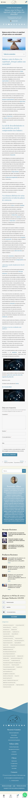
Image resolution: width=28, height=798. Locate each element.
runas (17, 675)
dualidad (22, 205)
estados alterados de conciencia (17, 645)
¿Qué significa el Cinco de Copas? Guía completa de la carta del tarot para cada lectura (16, 547)
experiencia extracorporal (9, 647)
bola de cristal (6, 631)
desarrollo (13, 154)
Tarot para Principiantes (8, 684)
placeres (19, 216)
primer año (10, 376)
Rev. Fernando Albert (7, 386)
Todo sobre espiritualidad (17, 7)
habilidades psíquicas (8, 649)
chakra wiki (15, 633)
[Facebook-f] (3, 24)
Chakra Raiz (14, 215)
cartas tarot (6, 633)
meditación (4, 316)
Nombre (4, 431)
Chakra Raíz (9, 116)
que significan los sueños (9, 673)
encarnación (8, 239)
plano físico (22, 101)
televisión (12, 303)
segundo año (5, 376)
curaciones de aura (7, 640)
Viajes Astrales (15, 171)
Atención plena (7, 627)
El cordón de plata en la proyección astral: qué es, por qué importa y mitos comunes (17, 534)
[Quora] (19, 24)
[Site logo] (14, 2)
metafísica (6, 658)
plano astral (6, 664)
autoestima (6, 629)
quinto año (9, 375)
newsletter (14, 352)
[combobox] (13, 471)
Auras (15, 627)
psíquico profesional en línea (9, 669)
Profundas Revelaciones (8, 667)
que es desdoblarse (7, 671)
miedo (21, 71)
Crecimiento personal (8, 638)
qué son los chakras (8, 675)
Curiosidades (8, 7)
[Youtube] (9, 24)
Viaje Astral (12, 220)
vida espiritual (7, 686)
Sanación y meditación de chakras (10, 680)
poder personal (15, 664)
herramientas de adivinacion (9, 651)
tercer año (20, 375)
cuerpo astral (18, 638)
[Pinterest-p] (16, 24)
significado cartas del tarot (9, 682)
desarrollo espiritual (19, 640)
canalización (15, 631)
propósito (23, 237)
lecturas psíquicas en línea (9, 656)
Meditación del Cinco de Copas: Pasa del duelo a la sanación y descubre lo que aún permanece (16, 568)
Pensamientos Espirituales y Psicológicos (12, 662)
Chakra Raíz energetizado (11, 177)
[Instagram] (14, 24)
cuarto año (14, 375)
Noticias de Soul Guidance (16, 658)
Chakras (5, 118)
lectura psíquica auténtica (9, 653)
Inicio (17, 383)
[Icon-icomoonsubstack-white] (24, 24)
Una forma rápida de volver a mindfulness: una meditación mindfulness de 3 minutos (14, 586)
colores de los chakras (8, 636)
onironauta (6, 660)
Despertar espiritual (7, 642)
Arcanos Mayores (20, 625)
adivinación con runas (8, 625)
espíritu (5, 645)
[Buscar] (24, 471)
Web (3, 443)
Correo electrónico (6, 437)
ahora (12, 205)
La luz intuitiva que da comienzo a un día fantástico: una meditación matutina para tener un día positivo (16, 559)
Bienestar (14, 629)
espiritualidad (5, 81)
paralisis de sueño (15, 660)
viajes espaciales (20, 684)
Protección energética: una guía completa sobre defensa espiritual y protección (16, 540)
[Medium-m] (21, 24)
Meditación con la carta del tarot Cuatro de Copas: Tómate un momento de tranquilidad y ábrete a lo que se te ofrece (17, 577)
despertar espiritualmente (8, 99)
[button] (23, 54)
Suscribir (14, 616)
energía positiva (19, 259)
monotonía (11, 256)
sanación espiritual (7, 678)
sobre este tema (18, 250)
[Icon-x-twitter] (6, 24)
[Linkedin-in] (11, 24)
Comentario (5, 414)
